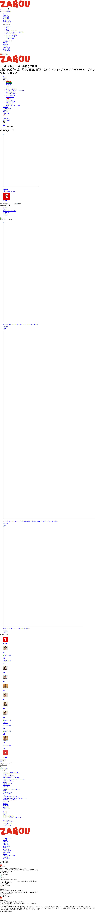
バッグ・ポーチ (10, 38)
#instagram (5, 787)
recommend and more (11, 101)
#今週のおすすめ (7, 792)
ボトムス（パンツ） (11, 33)
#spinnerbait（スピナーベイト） (11, 777)
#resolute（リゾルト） (8, 775)
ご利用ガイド (6, 47)
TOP (4, 125)
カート (5, 854)
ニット (8, 29)
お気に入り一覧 (7, 21)
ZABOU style (9, 100)
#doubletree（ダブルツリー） (10, 796)
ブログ (5, 42)
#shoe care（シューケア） (9, 799)
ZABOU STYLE (7, 212)
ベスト (8, 27)
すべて (5, 208)
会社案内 (5, 44)
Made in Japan (9, 104)
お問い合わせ (6, 50)
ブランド (5, 107)
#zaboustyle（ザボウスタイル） (11, 772)
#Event (4, 790)
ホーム (5, 14)
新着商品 (5, 15)
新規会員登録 (6, 120)
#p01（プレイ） (7, 793)
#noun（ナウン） (7, 774)
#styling (5, 782)
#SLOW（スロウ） (8, 783)
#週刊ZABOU (6, 785)
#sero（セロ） (6, 801)
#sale (4, 795)
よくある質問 (6, 49)
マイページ (6, 118)
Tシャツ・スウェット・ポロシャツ (15, 32)
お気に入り (6, 113)
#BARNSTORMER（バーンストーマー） (14, 779)
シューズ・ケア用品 (11, 35)
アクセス (5, 46)
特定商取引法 (6, 857)
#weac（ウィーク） (8, 780)
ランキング (6, 18)
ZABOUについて (7, 41)
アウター (8, 26)
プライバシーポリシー (9, 855)
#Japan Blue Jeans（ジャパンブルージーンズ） (15, 798)
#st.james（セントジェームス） (11, 789)
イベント (5, 214)
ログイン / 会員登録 (5, 11)
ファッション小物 (10, 37)
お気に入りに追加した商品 (13, 105)
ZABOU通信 (13, 211)
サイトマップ (6, 858)
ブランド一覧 (6, 20)
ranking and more (10, 102)
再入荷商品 (6, 17)
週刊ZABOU (6, 211)
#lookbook (5, 786)
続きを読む (3, 760)
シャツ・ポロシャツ (11, 30)
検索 (16, 203)
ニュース (5, 215)
